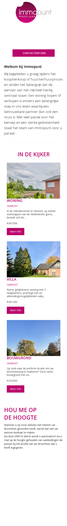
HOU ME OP (20, 410)
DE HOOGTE (20, 417)
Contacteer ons (34, 53)
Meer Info (15, 231)
